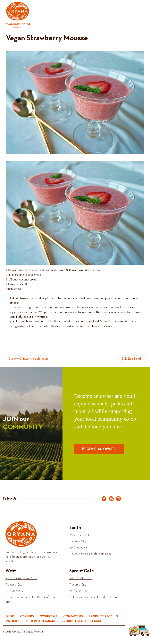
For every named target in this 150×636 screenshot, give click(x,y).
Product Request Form (81, 621)
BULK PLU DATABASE (40, 621)
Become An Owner (99, 449)
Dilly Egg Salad (131, 358)
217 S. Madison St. (80, 578)
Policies (13, 621)
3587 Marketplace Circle (21, 578)
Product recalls (103, 616)
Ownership (48, 616)
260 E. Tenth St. (80, 535)
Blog (10, 616)
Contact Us (73, 616)
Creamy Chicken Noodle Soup (28, 358)
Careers (27, 616)
